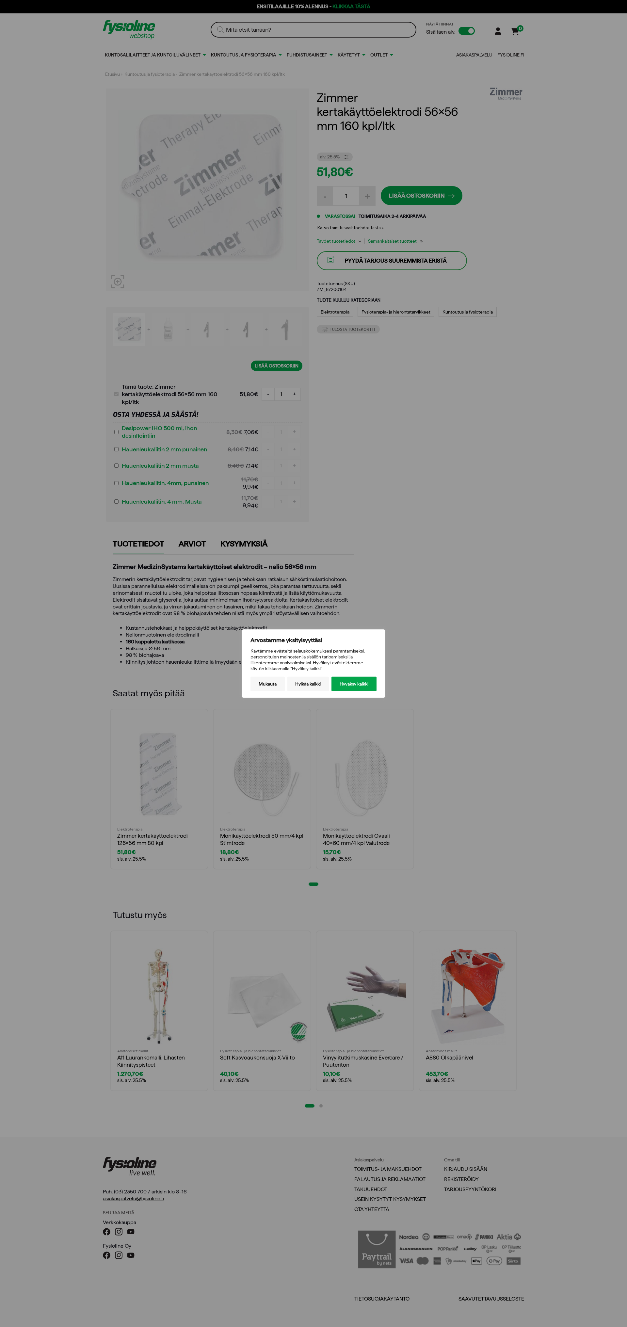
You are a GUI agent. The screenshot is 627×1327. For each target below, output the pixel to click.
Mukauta (268, 684)
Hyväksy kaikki (354, 684)
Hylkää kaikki (308, 684)
